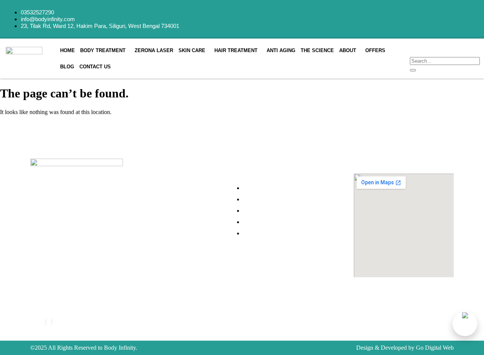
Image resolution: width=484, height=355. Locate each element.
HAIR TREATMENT (236, 50)
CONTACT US (95, 66)
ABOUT (347, 50)
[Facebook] (45, 322)
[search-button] (413, 70)
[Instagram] (51, 322)
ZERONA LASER (154, 50)
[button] (105, 50)
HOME (67, 50)
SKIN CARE (191, 50)
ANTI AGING (281, 50)
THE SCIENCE (317, 50)
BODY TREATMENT (103, 50)
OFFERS (375, 50)
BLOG (67, 66)
